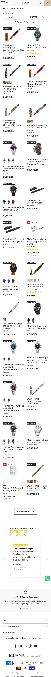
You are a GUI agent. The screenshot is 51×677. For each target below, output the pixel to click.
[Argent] (4, 482)
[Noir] (4, 160)
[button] (33, 53)
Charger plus (25, 511)
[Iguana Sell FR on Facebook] (15, 646)
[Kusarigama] (4, 82)
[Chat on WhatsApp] (47, 579)
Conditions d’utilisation (36, 673)
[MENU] (1, 3)
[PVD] (28, 320)
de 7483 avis (16, 535)
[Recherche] (40, 3)
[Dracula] (32, 121)
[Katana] (10, 82)
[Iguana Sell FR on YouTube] (35, 646)
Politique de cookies (36, 676)
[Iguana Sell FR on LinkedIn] (25, 646)
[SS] (33, 320)
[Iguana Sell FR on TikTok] (30, 646)
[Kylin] (28, 481)
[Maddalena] (32, 280)
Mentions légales (14, 673)
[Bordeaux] (9, 359)
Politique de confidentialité (14, 676)
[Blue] (28, 280)
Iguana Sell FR (36, 656)
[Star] (7, 82)
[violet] (13, 160)
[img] (27, 531)
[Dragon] (35, 481)
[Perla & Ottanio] (4, 319)
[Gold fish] (32, 481)
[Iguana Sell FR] (25, 3)
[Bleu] (9, 160)
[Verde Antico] (35, 280)
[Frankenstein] (28, 121)
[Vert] (9, 441)
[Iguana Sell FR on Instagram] (20, 646)
